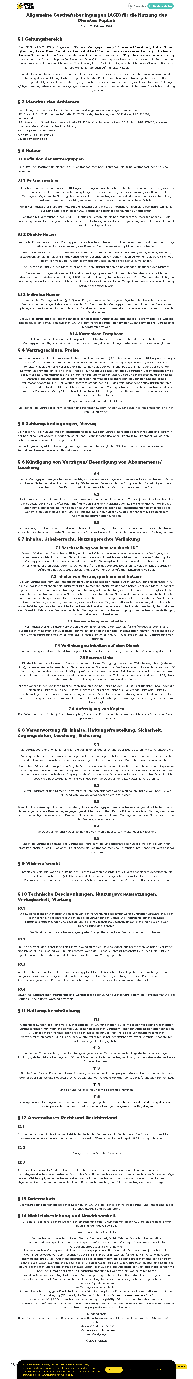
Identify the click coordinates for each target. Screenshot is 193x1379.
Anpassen (114, 1369)
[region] (96, 1369)
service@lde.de (37, 139)
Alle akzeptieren (135, 1369)
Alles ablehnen (158, 1369)
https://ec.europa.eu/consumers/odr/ (128, 1295)
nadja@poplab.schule (101, 1330)
